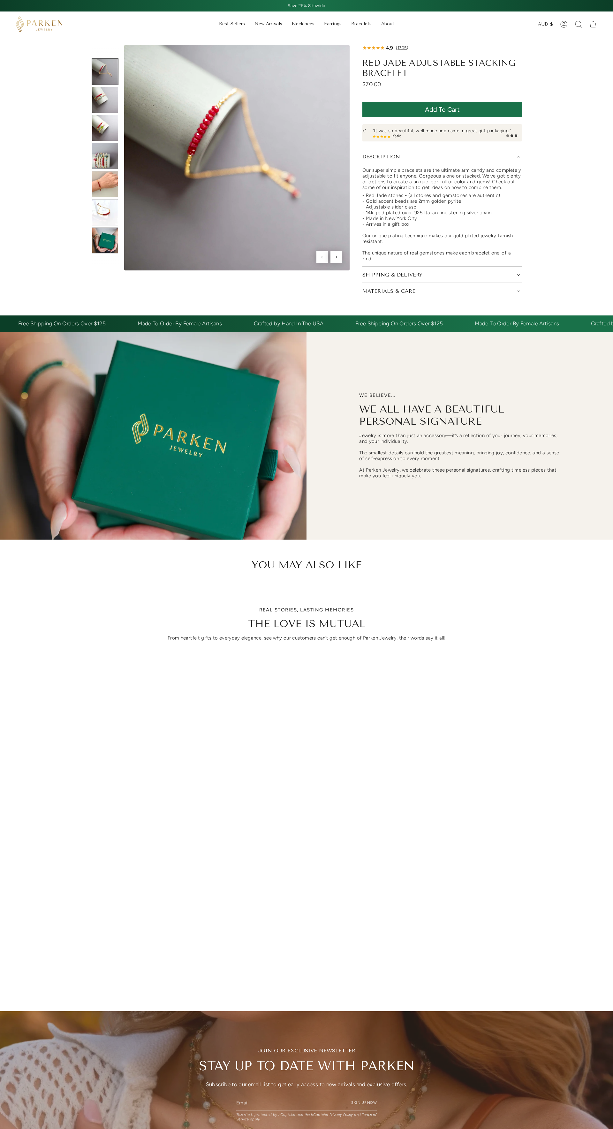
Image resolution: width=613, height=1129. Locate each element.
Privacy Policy (341, 1115)
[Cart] (593, 24)
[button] (303, 24)
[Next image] (336, 257)
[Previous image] (322, 257)
